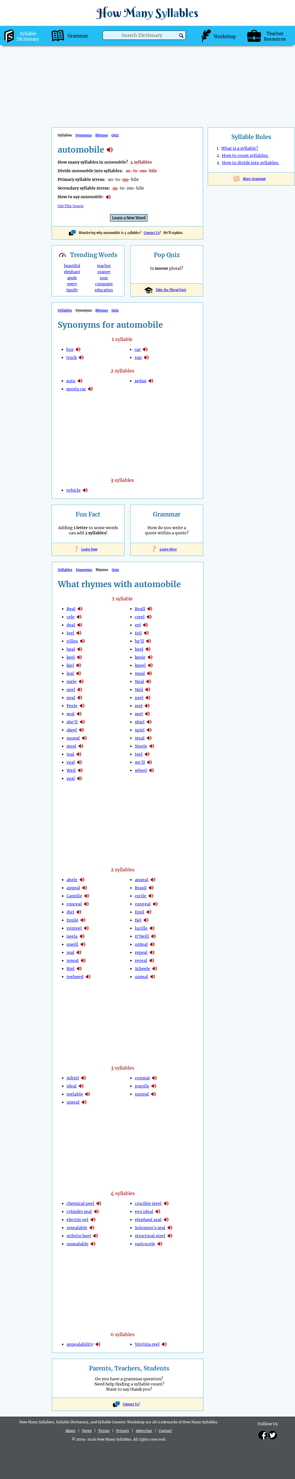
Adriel (73, 1078)
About (70, 1431)
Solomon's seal (150, 1227)
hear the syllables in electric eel (93, 1220)
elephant (72, 271)
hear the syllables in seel (147, 714)
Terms (103, 1431)
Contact (165, 1431)
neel (71, 689)
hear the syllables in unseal (152, 977)
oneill (72, 944)
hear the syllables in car (145, 349)
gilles (72, 641)
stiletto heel (79, 1235)
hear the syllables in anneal (153, 880)
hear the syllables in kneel (150, 665)
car (138, 349)
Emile (72, 920)
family (72, 290)
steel (71, 746)
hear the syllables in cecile (151, 896)
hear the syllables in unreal (84, 1102)
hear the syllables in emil (149, 912)
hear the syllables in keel (79, 657)
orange (103, 271)
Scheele (142, 968)
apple (72, 278)
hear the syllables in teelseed (88, 977)
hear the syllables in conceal (86, 904)
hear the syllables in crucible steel (166, 1203)
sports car (76, 389)
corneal (142, 1078)
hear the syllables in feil (146, 633)
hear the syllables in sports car (90, 389)
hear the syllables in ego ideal (158, 1211)
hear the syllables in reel (147, 706)
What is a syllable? (239, 148)
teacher (104, 265)
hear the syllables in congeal (155, 904)
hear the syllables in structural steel (170, 1236)
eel (138, 625)
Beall (140, 608)
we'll (140, 762)
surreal (142, 1094)
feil (138, 633)
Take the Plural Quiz (171, 290)
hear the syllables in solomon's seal (170, 1228)
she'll (72, 721)
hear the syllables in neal (148, 681)
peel (139, 697)
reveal (141, 960)
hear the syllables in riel (79, 969)
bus (69, 349)
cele (71, 616)
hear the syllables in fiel (146, 920)
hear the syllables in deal (79, 625)
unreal (73, 1102)
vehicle (73, 490)
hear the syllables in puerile (154, 1086)
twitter (272, 1435)
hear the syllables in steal (149, 738)
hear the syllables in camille (86, 896)
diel (70, 912)
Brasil (141, 887)
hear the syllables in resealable (92, 1228)
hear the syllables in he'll (148, 641)
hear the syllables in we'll (149, 762)
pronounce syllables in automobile (108, 197)
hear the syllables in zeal (79, 778)
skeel (72, 730)
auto (70, 380)
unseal (141, 976)
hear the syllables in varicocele (160, 1244)
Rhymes (101, 135)
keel (71, 657)
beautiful (72, 265)
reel (139, 705)
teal (70, 754)
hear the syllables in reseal (83, 960)
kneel (140, 665)
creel (140, 616)
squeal (73, 738)
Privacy (122, 1431)
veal (71, 762)
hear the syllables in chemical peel (99, 1203)
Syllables (65, 310)
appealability (80, 1344)
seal (71, 713)
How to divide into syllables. (250, 162)
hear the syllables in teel (147, 754)
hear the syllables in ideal (81, 1086)
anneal (141, 879)
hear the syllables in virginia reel (164, 1344)
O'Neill (142, 936)
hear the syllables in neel (79, 690)
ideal (72, 1086)
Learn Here (167, 549)
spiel (140, 730)
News (87, 1431)
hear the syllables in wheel (151, 770)
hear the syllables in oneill (83, 944)
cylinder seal (79, 1211)
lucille (141, 928)
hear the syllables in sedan (151, 381)
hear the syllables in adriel (83, 1078)
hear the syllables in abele (82, 880)
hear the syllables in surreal (153, 1094)
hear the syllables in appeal (84, 888)
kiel (70, 665)
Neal (139, 681)
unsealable (77, 1243)
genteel (74, 928)
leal (70, 673)
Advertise (144, 1431)
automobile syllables (110, 150)
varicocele (145, 1243)
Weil (71, 770)
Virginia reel (147, 1344)
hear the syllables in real (79, 952)
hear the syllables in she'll (82, 722)
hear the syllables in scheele (154, 969)
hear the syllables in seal (79, 714)
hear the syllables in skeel (81, 730)
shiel (140, 721)
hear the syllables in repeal (152, 952)
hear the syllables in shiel (149, 722)
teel (139, 754)
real (70, 952)
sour (104, 278)
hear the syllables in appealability (98, 1344)
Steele (141, 746)
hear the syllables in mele (81, 681)
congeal (143, 904)
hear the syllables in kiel (78, 665)
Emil (139, 912)
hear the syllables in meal (149, 673)
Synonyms (83, 135)
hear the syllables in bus (78, 349)
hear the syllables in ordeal (152, 944)
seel (139, 713)
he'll (139, 641)
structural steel (150, 1235)
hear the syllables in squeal (84, 738)
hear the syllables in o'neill (153, 936)
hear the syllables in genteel (86, 928)
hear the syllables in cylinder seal (96, 1211)
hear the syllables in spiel (149, 730)
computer (104, 284)
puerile (142, 1086)
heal (71, 649)
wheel (141, 770)
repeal (141, 952)
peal (71, 697)
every (72, 284)
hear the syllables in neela (82, 936)
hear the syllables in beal (80, 609)
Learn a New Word (128, 218)
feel (70, 633)
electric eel (77, 1219)
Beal (71, 608)
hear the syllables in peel (148, 698)
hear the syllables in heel (148, 649)
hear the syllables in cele (79, 617)
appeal (73, 887)
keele (140, 657)
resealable (77, 1227)
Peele (72, 705)
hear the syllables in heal (79, 649)
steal (140, 738)
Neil (139, 689)
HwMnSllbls (147, 13)
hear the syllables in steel (81, 746)
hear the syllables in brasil (151, 888)
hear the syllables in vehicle (85, 490)
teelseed (75, 976)
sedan (140, 380)
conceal (74, 904)
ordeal (141, 944)
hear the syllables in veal (79, 762)
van (138, 357)
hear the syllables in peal (79, 698)
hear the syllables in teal (79, 754)
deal (71, 625)
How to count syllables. (245, 155)
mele (72, 681)
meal (140, 673)
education (104, 290)
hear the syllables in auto (80, 381)
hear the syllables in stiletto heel (95, 1236)
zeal (71, 778)
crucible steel (148, 1203)
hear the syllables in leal (78, 673)
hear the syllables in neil (147, 690)
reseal (73, 960)
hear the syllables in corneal (154, 1078)
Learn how (88, 549)
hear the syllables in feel (79, 633)
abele (72, 879)
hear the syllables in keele (150, 657)
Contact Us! (131, 1404)
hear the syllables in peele (82, 706)
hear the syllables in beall (150, 609)
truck (71, 357)
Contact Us (152, 233)
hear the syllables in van (146, 357)
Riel (71, 968)
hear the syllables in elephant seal (166, 1220)
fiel (138, 920)
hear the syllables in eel (145, 625)
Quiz (115, 135)
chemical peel (80, 1203)
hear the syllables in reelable (87, 1094)
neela (72, 936)
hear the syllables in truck (81, 357)
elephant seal (148, 1219)
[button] (181, 35)
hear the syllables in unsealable (93, 1244)
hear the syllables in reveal (152, 960)
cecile (140, 895)
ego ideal (144, 1211)
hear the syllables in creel (149, 617)
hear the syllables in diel (79, 912)
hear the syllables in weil (80, 770)
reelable (75, 1094)
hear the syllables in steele (152, 746)
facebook (262, 1435)
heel (139, 649)
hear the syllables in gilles (82, 641)
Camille (74, 895)
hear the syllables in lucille (152, 928)
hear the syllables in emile (83, 920)
